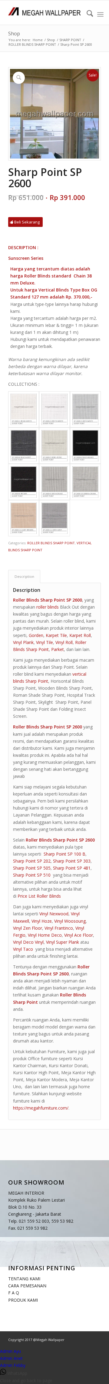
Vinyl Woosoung (70, 921)
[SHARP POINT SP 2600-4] (23, 445)
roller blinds (47, 607)
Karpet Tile (56, 635)
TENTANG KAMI (24, 1279)
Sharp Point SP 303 (72, 861)
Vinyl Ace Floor (78, 935)
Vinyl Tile (44, 642)
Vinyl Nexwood (53, 914)
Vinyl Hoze (41, 921)
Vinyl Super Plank (62, 942)
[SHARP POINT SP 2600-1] (23, 409)
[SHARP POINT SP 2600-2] (54, 409)
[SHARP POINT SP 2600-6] (85, 445)
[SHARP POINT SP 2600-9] (54, 482)
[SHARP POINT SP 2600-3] (85, 409)
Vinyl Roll (64, 642)
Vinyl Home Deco (45, 935)
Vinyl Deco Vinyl (28, 942)
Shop (14, 33)
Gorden (36, 635)
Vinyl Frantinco (59, 928)
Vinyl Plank (23, 642)
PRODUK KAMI (23, 1300)
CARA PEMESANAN (27, 1286)
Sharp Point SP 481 (72, 868)
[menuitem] (87, 14)
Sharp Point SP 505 (32, 868)
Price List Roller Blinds (39, 896)
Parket (57, 649)
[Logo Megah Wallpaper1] (45, 12)
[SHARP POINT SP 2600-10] (85, 482)
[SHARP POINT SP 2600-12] (54, 518)
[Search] (87, 14)
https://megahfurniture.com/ (40, 1108)
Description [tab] (24, 576)
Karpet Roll (80, 635)
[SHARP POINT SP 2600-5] (54, 445)
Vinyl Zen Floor (27, 928)
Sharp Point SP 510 (32, 875)
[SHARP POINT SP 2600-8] (23, 482)
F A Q (13, 1293)
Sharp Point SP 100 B (64, 854)
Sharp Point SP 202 (32, 861)
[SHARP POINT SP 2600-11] (23, 518)
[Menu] (100, 14)
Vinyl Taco (23, 949)
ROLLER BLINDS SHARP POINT (51, 543)
